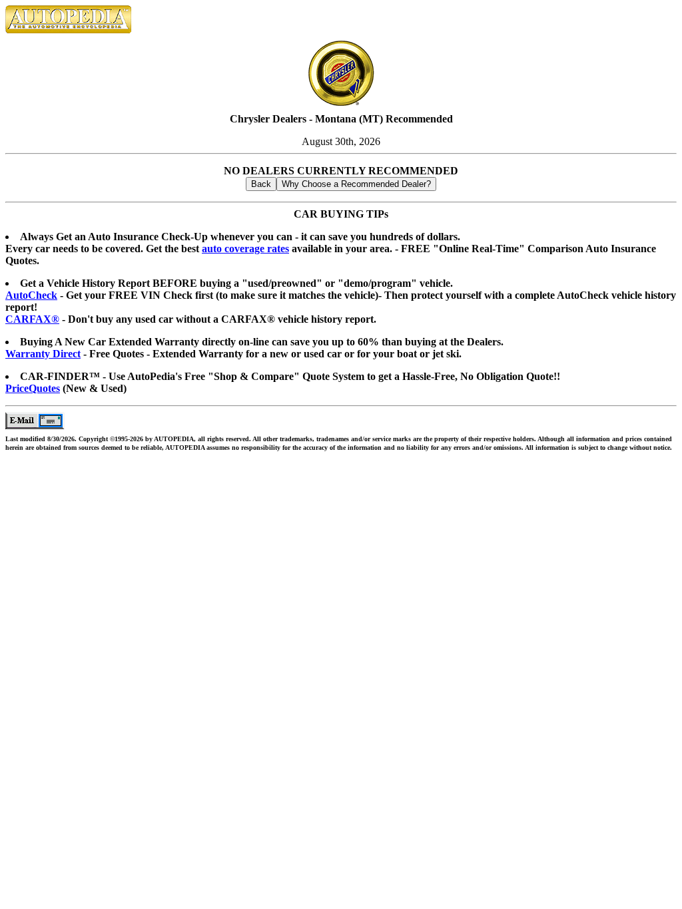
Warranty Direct (43, 353)
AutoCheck (31, 295)
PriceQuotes (32, 388)
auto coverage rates (245, 248)
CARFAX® (32, 319)
